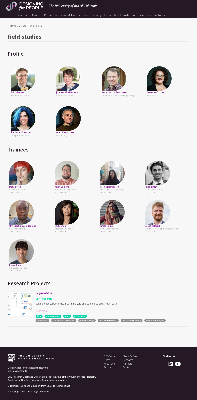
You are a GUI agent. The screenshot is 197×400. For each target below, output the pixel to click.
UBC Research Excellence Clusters (25, 376)
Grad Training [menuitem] (92, 15)
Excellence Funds (61, 385)
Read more (42, 311)
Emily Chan (60, 225)
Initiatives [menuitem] (144, 15)
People (107, 367)
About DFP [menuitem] (39, 15)
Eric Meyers (17, 92)
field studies (42, 320)
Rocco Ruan (15, 265)
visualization (79, 316)
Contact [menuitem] (23, 15)
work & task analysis (155, 320)
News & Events (131, 356)
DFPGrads (109, 356)
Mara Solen (15, 186)
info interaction (53, 316)
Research (128, 360)
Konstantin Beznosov (114, 92)
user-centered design (131, 320)
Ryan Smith (151, 186)
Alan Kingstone (65, 132)
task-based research (108, 320)
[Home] (58, 6)
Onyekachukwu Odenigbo (22, 225)
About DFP (110, 363)
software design (86, 320)
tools (66, 316)
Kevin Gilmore (62, 186)
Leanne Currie (155, 92)
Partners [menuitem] (159, 15)
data (39, 316)
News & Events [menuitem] (70, 15)
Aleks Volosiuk (153, 225)
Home (13, 25)
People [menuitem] (53, 15)
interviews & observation (63, 320)
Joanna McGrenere (67, 92)
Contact (127, 367)
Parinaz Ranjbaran (109, 186)
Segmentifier (44, 293)
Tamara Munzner (21, 132)
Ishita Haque (106, 225)
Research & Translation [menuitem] (119, 15)
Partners (127, 363)
